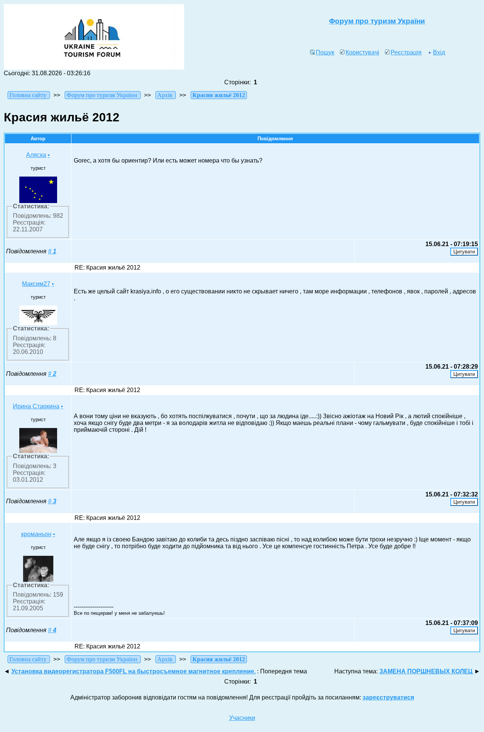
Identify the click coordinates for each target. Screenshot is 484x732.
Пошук (325, 52)
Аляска (36, 155)
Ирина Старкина (36, 406)
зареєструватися (388, 697)
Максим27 (36, 284)
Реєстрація (406, 52)
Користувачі (362, 52)
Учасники (242, 718)
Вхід (439, 52)
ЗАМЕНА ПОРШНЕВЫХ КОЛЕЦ (426, 671)
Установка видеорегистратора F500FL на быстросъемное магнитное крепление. (133, 671)
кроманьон (36, 534)
